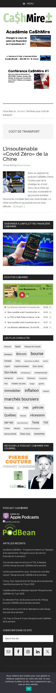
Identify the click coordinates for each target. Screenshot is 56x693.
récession (37, 415)
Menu (30, 3)
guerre (41, 384)
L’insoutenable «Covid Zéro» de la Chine (25, 154)
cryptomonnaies (21, 366)
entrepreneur (26, 373)
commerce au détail (31, 361)
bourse (37, 353)
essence (20, 378)
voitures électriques (31, 428)
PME (25, 408)
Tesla (35, 422)
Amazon (7, 347)
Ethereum (31, 378)
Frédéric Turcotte (19, 384)
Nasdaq (8, 407)
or (18, 408)
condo (45, 361)
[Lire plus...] (19, 206)
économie (39, 433)
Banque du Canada (32, 346)
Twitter (7, 428)
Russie (23, 416)
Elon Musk (10, 372)
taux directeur (22, 423)
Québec (10, 415)
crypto (7, 366)
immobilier (12, 391)
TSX (45, 422)
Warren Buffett (10, 434)
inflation (32, 390)
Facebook (43, 378)
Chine (18, 361)
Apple (18, 346)
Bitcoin (21, 354)
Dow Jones (38, 366)
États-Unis (25, 434)
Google (32, 384)
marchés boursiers (21, 399)
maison (46, 391)
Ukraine (17, 428)
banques (8, 354)
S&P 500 (8, 422)
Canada (7, 361)
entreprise (8, 378)
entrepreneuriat (41, 373)
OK (28, 689)
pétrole (38, 407)
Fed (5, 383)
